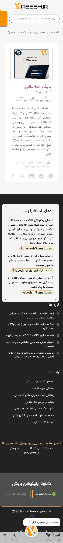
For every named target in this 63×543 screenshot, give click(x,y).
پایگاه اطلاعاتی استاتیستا (38, 89)
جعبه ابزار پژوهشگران (34, 167)
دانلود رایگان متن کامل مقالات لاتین (34, 408)
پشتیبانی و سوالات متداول (40, 402)
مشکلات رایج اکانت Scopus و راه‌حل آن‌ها (29, 335)
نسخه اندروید (43, 494)
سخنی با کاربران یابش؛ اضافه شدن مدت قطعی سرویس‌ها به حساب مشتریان (31, 355)
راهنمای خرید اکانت (43, 388)
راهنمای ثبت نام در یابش (40, 381)
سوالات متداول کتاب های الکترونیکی (34, 415)
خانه (53, 33)
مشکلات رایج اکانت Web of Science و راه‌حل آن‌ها (31, 326)
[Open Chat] (56, 532)
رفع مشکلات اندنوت (43, 422)
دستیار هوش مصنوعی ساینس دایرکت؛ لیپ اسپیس (30, 344)
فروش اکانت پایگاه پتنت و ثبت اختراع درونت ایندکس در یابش (32, 315)
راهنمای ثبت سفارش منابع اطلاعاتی (34, 395)
